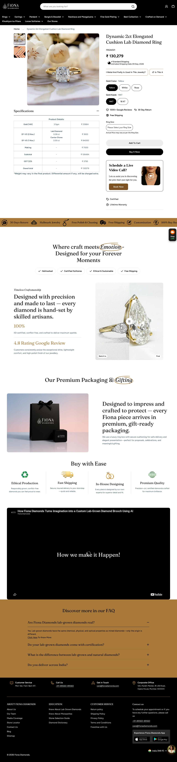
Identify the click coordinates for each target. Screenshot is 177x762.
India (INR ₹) (158, 751)
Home (16, 29)
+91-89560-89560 (65, 686)
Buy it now (134, 152)
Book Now (118, 186)
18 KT (122, 101)
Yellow (112, 87)
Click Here (32, 637)
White (124, 87)
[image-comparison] (129, 321)
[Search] (133, 6)
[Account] (166, 6)
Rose (136, 87)
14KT (111, 101)
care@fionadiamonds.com (108, 686)
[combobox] (88, 6)
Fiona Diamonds (22, 755)
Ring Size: (110, 122)
